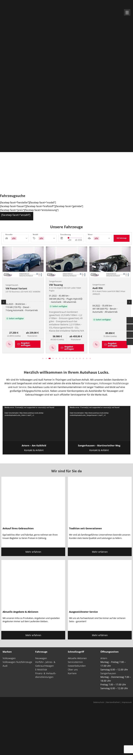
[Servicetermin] (130, 334)
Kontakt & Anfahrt (34, 448)
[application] (34, 423)
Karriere (72, 673)
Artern (103, 658)
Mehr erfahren (33, 551)
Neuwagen (41, 658)
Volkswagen (91, 383)
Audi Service (19, 387)
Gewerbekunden (77, 665)
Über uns (73, 669)
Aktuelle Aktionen (77, 658)
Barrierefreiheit (113, 702)
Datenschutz (98, 702)
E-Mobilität (41, 669)
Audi (5, 665)
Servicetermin (75, 662)
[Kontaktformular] (130, 320)
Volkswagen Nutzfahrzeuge (114, 383)
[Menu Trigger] (127, 12)
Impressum (127, 702)
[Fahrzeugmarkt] (130, 327)
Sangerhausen (108, 673)
